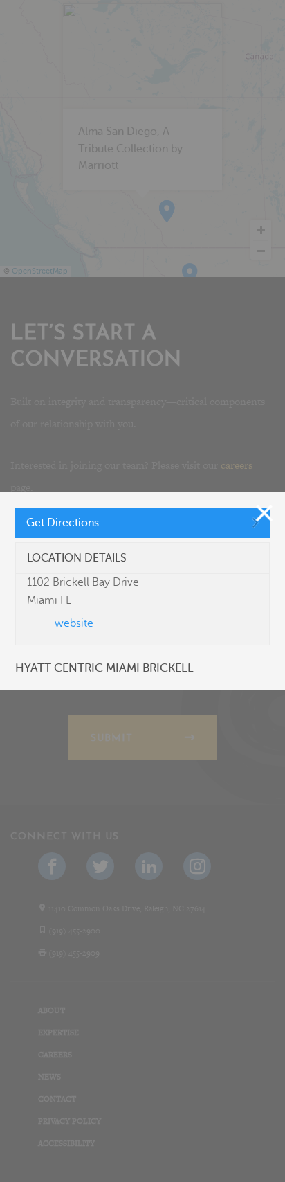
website (74, 623)
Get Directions (62, 523)
